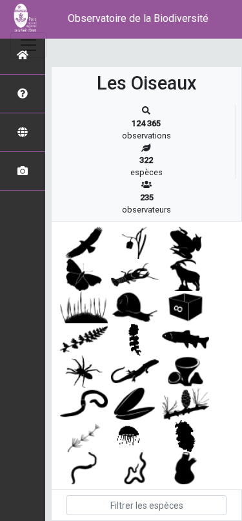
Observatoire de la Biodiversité (138, 18)
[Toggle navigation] (28, 45)
